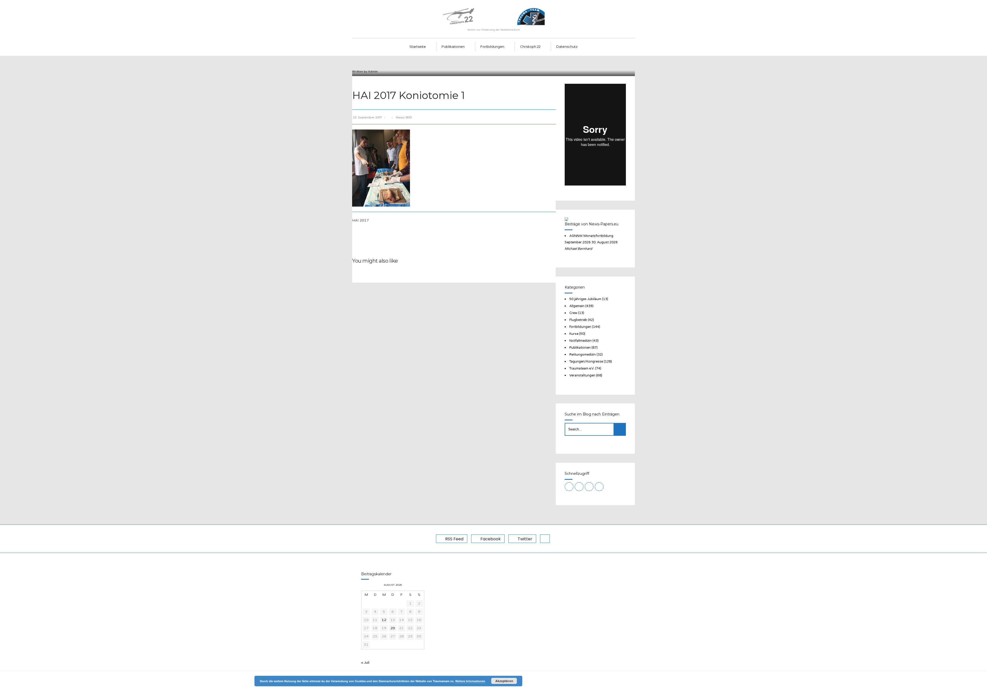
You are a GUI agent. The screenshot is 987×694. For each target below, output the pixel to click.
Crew (573, 313)
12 (384, 620)
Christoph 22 (530, 46)
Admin (373, 71)
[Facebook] (579, 486)
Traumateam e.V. (581, 368)
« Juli (365, 662)
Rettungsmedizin (582, 355)
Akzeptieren (504, 681)
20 (392, 628)
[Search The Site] (599, 486)
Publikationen (453, 46)
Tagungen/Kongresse (586, 361)
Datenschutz (567, 46)
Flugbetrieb (578, 320)
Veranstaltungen (582, 375)
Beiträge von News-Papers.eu (591, 224)
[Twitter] (589, 486)
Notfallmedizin (580, 341)
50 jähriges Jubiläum (585, 299)
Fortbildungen (492, 46)
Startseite (417, 46)
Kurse (573, 334)
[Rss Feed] (569, 486)
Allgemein (576, 306)
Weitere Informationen (470, 681)
